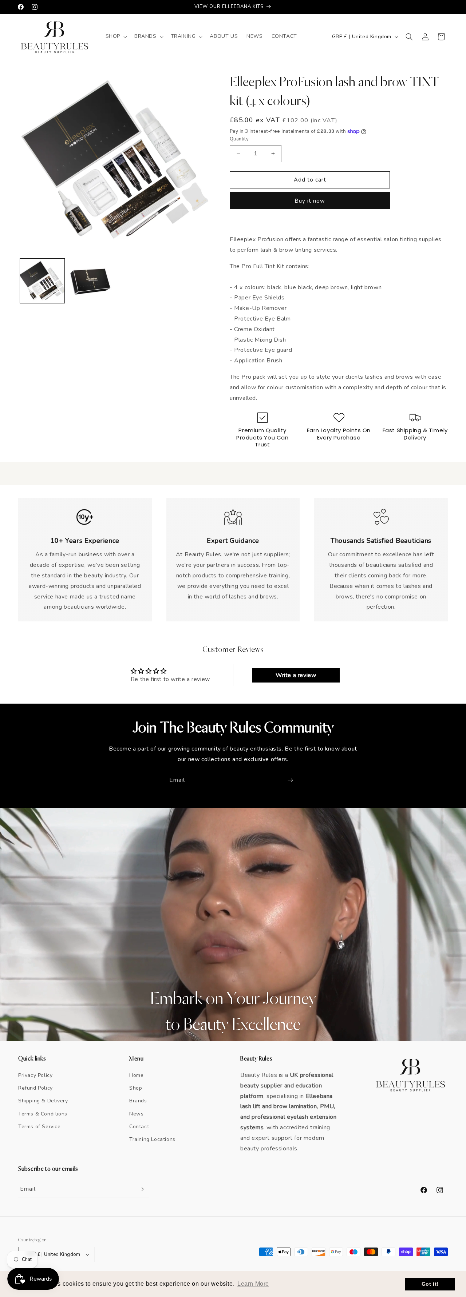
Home (136, 1075)
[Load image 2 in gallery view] (90, 281)
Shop (135, 1088)
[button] (115, 36)
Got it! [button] (430, 1284)
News (136, 1113)
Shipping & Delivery (43, 1100)
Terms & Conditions (42, 1113)
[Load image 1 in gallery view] (42, 281)
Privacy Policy (35, 1075)
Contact (139, 1126)
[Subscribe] (290, 780)
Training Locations (152, 1139)
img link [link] (85, 512)
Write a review (296, 675)
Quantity (239, 139)
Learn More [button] (253, 1284)
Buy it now (310, 200)
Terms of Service (39, 1126)
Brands (138, 1100)
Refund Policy (35, 1088)
